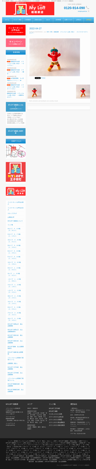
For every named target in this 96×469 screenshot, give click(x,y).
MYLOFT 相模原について (15, 221)
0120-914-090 (74, 8)
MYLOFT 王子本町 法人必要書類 (47, 459)
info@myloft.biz (82, 11)
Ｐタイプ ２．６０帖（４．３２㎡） (59, 454)
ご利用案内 (27, 19)
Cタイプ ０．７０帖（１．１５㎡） (14, 235)
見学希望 (58, 19)
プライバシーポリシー (34, 444)
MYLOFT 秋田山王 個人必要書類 (23, 456)
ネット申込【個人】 (75, 444)
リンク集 (10, 224)
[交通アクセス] (16, 151)
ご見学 (55, 441)
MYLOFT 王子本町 (54, 408)
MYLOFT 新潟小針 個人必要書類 (71, 456)
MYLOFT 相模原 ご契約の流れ (68, 441)
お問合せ (78, 19)
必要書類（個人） (13, 363)
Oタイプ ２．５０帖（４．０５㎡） (35, 454)
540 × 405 (49, 32)
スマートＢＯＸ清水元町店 (57, 425)
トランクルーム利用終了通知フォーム (73, 458)
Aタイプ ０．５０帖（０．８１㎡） (34, 446)
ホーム (7, 19)
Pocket (43, 78)
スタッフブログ (12, 213)
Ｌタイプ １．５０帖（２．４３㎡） (47, 452)
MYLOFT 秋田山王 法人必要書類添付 (47, 456)
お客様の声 (11, 217)
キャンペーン (15, 42)
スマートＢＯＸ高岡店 (55, 419)
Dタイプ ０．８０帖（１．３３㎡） (23, 448)
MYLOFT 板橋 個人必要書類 (51, 458)
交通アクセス (68, 19)
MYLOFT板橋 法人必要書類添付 (31, 458)
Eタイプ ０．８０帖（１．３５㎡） (47, 448)
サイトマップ (21, 444)
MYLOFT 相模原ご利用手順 (69, 443)
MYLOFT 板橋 (53, 411)
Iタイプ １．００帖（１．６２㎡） (58, 450)
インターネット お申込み (15, 30)
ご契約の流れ (38, 19)
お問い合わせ (27, 443)
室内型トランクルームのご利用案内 (24, 441)
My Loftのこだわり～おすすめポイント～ (55, 444)
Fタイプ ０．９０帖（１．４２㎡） (71, 448)
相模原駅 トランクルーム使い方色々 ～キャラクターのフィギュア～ (58, 32)
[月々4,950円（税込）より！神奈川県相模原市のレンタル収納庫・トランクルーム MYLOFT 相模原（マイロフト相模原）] (30, 8)
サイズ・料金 (17, 19)
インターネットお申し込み (41, 443)
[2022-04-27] (54, 57)
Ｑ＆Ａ (48, 19)
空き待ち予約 (17, 446)
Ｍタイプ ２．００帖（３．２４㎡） (14, 297)
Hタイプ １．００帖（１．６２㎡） (14, 268)
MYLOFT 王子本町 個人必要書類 (24, 459)
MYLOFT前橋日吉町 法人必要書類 (55, 461)
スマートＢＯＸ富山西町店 (57, 422)
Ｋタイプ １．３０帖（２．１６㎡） (23, 452)
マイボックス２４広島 (55, 414)
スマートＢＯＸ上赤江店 (56, 416)
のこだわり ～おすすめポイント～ (15, 106)
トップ (10, 441)
